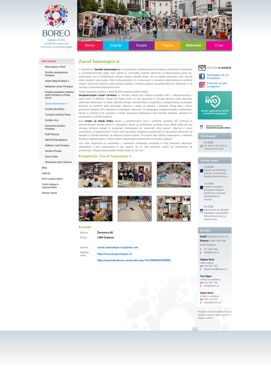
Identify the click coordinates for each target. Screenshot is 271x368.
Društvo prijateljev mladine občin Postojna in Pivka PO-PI (59, 95)
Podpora (167, 45)
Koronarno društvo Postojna (55, 127)
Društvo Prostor (53, 151)
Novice (90, 45)
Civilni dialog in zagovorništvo (50, 186)
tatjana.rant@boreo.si (215, 269)
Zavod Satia (51, 156)
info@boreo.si (211, 252)
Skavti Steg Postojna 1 (57, 81)
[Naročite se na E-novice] (215, 67)
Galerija (46, 173)
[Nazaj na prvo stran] (56, 26)
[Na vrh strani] (195, 329)
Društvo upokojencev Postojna (56, 74)
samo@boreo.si (212, 302)
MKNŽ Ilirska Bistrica (56, 140)
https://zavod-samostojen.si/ (114, 253)
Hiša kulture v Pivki (55, 67)
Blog (44, 167)
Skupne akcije (49, 193)
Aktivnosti (193, 45)
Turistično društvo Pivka (58, 114)
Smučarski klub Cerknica (58, 162)
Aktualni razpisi (209, 161)
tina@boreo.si (211, 285)
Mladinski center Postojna (59, 86)
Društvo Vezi (52, 120)
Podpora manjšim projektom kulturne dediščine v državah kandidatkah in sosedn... (215, 193)
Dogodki (116, 45)
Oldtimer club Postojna (57, 145)
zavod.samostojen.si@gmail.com (117, 247)
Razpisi (141, 45)
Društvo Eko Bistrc (55, 109)
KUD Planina (52, 134)
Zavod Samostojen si (56, 103)
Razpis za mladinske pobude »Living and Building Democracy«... (216, 173)
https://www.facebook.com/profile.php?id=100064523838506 (133, 260)
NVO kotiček (49, 61)
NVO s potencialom (52, 178)
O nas (219, 45)
